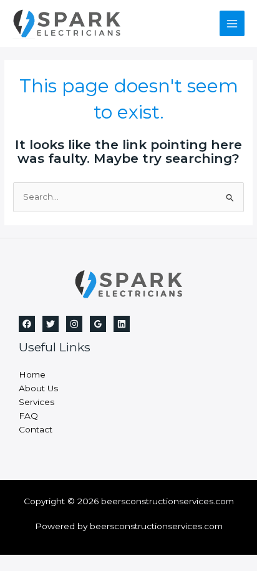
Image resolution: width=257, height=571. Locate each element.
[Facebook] (27, 324)
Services (36, 402)
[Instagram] (74, 324)
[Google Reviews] (98, 324)
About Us (38, 388)
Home (32, 374)
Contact (35, 429)
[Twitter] (50, 324)
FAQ (28, 416)
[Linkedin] (122, 324)
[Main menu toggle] (232, 23)
